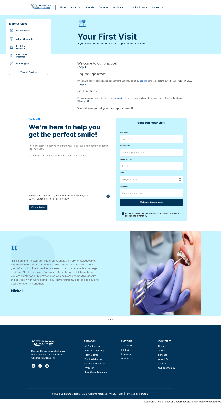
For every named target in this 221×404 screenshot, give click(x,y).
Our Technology (166, 368)
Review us (127, 358)
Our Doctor (118, 7)
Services (103, 7)
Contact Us (157, 7)
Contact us (127, 345)
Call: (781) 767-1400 (181, 7)
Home (63, 7)
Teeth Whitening (93, 359)
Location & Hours (138, 7)
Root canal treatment (96, 372)
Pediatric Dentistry (94, 350)
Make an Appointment (151, 202)
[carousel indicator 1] (109, 319)
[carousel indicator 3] (112, 319)
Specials (89, 7)
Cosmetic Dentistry (94, 363)
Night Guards (91, 354)
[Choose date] (179, 179)
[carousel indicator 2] (111, 319)
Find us (125, 350)
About (161, 350)
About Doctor (165, 359)
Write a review (38, 207)
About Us (75, 7)
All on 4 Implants (93, 346)
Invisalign (89, 368)
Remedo (143, 394)
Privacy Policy (115, 394)
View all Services (28, 72)
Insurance (126, 354)
